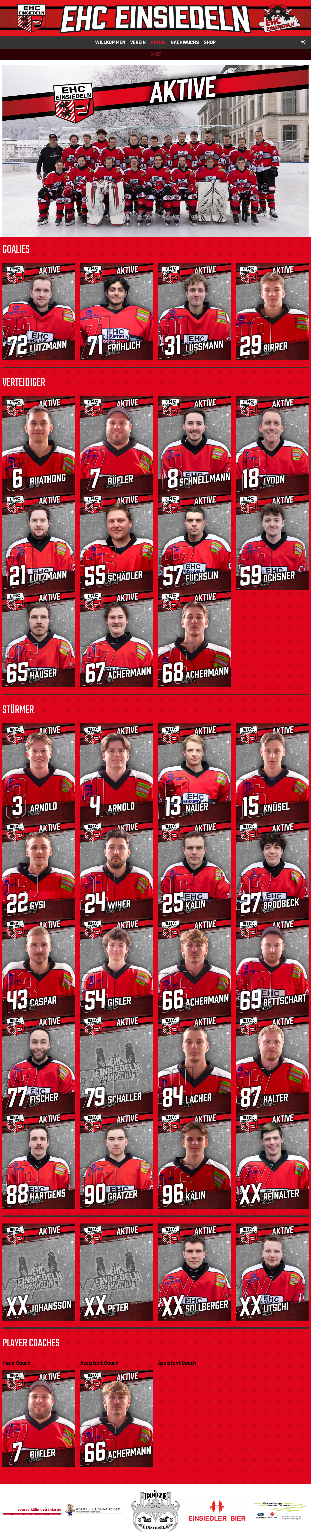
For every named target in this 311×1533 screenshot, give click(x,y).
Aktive (158, 42)
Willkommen (110, 42)
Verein (138, 42)
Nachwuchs (185, 42)
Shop (210, 42)
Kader (155, 54)
